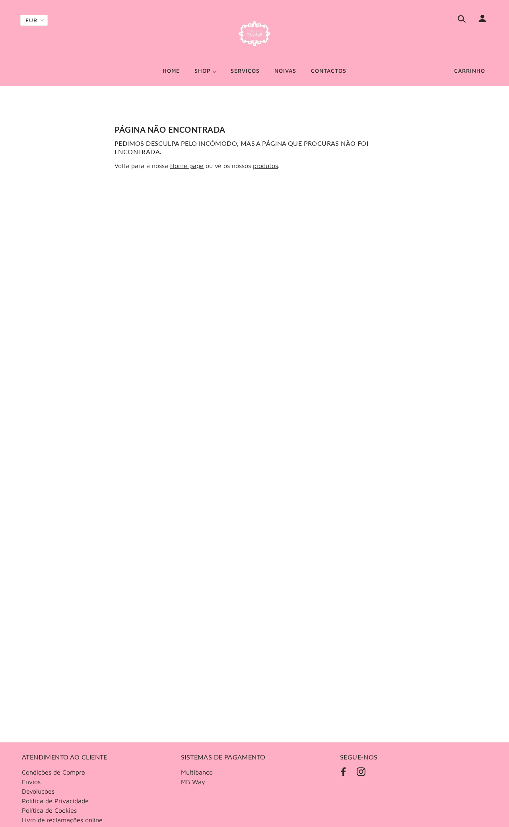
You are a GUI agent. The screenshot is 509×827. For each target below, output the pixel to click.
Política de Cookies (49, 810)
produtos (265, 165)
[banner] (254, 34)
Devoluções (38, 791)
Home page (187, 165)
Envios (31, 781)
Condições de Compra (53, 772)
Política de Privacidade (55, 800)
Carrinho (469, 70)
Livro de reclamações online (62, 819)
